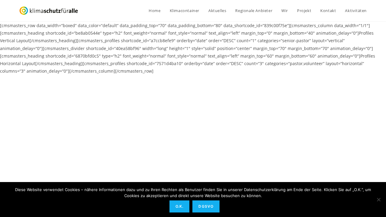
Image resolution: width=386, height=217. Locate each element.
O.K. (180, 206)
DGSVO (206, 206)
